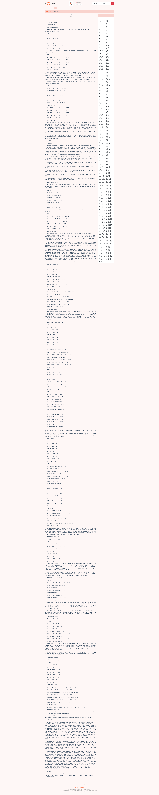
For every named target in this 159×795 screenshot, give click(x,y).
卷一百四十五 (102, 204)
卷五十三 (101, 71)
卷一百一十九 (102, 185)
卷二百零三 (101, 248)
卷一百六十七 (102, 221)
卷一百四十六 (109, 204)
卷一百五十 (108, 207)
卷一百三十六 (109, 197)
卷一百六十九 (102, 222)
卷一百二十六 (109, 190)
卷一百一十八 (109, 184)
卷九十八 (108, 169)
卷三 (100, 20)
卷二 (107, 19)
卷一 (100, 19)
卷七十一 (101, 84)
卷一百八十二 (109, 231)
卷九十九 (101, 170)
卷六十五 (101, 80)
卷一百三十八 (109, 198)
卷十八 (107, 30)
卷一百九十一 (102, 239)
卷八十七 (101, 161)
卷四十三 (101, 63)
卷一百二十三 (102, 188)
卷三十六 (108, 57)
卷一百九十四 (109, 240)
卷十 (107, 25)
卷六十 (107, 75)
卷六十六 (108, 80)
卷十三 (100, 27)
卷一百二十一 (102, 187)
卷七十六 (108, 152)
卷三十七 (101, 59)
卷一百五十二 (109, 209)
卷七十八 (108, 154)
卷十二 (107, 26)
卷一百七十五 (102, 227)
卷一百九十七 (102, 243)
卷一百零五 (101, 175)
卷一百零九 (101, 178)
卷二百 (107, 245)
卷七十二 (108, 84)
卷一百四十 (108, 200)
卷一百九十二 (109, 239)
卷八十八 (108, 161)
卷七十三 (101, 85)
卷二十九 (101, 53)
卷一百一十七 (102, 184)
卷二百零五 (101, 249)
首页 (47, 8)
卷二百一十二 (109, 253)
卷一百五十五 (102, 212)
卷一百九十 (108, 237)
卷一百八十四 (109, 233)
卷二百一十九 (102, 259)
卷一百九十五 (102, 242)
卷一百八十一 (102, 231)
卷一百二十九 (102, 193)
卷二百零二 (108, 246)
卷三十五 (101, 57)
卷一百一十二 (109, 179)
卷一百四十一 (102, 201)
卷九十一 (101, 164)
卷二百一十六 (109, 256)
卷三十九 (101, 60)
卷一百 (107, 170)
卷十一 (100, 26)
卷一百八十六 (109, 234)
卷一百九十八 (109, 243)
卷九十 (107, 163)
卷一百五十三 (102, 210)
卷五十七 (101, 74)
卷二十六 (108, 50)
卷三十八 (108, 59)
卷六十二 (108, 77)
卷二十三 (101, 35)
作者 (49, 8)
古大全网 (50, 3)
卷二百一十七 (102, 258)
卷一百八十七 (102, 236)
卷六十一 (101, 77)
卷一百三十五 (102, 197)
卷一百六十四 (109, 218)
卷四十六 (108, 65)
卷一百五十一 (102, 209)
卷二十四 (108, 35)
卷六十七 (101, 81)
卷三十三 (101, 56)
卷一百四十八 (109, 206)
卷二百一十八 (109, 258)
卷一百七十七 (102, 228)
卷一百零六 (108, 175)
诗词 (52, 8)
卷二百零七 (101, 251)
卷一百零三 (101, 173)
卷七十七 (101, 154)
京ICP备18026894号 (79, 787)
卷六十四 (108, 78)
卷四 (107, 20)
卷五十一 (101, 69)
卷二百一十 (108, 252)
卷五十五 (101, 72)
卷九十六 (108, 167)
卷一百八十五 (102, 234)
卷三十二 (108, 54)
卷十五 (100, 29)
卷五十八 (108, 74)
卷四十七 (101, 66)
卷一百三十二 (109, 194)
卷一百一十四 (109, 181)
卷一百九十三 (102, 240)
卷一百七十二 (109, 224)
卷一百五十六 (109, 212)
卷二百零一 (101, 246)
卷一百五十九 (102, 215)
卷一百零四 (108, 173)
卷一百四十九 (102, 207)
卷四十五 (101, 65)
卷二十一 (101, 33)
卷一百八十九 (102, 237)
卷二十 (107, 32)
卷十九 (100, 32)
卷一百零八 (108, 176)
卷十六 (107, 29)
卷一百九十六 (109, 242)
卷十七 (100, 30)
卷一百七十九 (102, 230)
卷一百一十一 (102, 179)
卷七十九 (101, 155)
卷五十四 (108, 71)
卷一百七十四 (109, 225)
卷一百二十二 (109, 187)
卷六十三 (101, 78)
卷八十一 (101, 157)
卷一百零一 (101, 172)
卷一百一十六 (109, 182)
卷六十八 (108, 81)
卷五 (100, 22)
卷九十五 (101, 167)
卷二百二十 (108, 259)
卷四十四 (108, 63)
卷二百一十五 (102, 256)
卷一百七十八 (109, 228)
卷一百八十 (108, 230)
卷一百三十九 (102, 200)
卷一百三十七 (102, 198)
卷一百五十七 (102, 213)
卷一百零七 (101, 176)
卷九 (100, 25)
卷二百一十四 (109, 255)
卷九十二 (108, 164)
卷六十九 (101, 83)
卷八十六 (108, 160)
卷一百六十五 (102, 219)
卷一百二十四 (109, 188)
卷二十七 (101, 51)
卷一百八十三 (102, 233)
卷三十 (107, 53)
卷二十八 (108, 51)
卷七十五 (101, 87)
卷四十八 (108, 66)
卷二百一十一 (102, 253)
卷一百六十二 (109, 216)
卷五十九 (101, 75)
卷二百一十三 (102, 255)
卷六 (107, 22)
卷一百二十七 (102, 191)
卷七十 (107, 83)
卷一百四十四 (109, 203)
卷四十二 (108, 62)
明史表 (100, 261)
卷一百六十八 (109, 221)
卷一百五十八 (109, 213)
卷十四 (107, 27)
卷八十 (107, 155)
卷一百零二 (108, 172)
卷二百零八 (108, 251)
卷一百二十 (108, 185)
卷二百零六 (108, 249)
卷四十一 (101, 62)
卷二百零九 (101, 252)
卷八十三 (101, 158)
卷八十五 (101, 160)
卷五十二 (108, 69)
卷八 (107, 23)
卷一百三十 (108, 193)
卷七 (100, 23)
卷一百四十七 (102, 206)
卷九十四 (108, 166)
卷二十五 (101, 50)
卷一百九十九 (102, 245)
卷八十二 (108, 157)
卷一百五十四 (109, 210)
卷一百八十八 (109, 236)
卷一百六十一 (102, 216)
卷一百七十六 (109, 227)
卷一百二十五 (102, 190)
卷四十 (107, 60)
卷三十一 (101, 54)
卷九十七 (101, 169)
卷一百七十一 (102, 224)
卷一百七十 (108, 222)
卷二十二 (108, 33)
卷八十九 (101, 163)
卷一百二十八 (109, 191)
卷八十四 (108, 158)
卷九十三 (101, 166)
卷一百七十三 (102, 225)
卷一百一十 (108, 178)
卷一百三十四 (109, 196)
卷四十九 (101, 68)
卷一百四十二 (109, 201)
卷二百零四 (108, 248)
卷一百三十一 (102, 194)
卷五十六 (108, 72)
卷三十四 (108, 56)
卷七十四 (108, 85)
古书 (55, 8)
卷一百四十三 (102, 203)
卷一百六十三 (102, 218)
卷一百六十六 (109, 219)
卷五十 (107, 68)
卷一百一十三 (102, 181)
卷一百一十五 (102, 182)
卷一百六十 (108, 215)
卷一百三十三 (102, 196)
